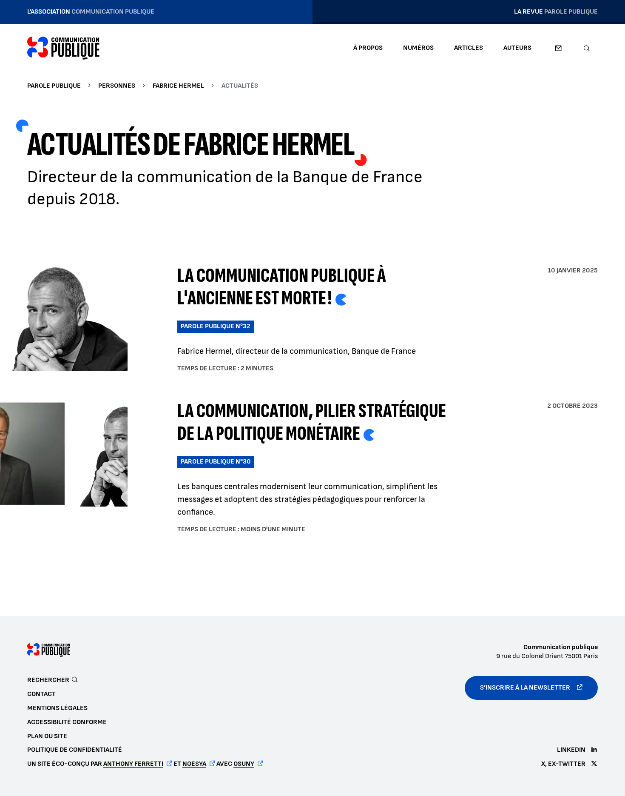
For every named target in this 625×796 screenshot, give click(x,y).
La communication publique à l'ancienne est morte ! (281, 286)
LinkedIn (571, 750)
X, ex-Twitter (563, 764)
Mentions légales (57, 708)
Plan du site (47, 736)
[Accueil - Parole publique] (63, 48)
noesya (194, 764)
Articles (468, 48)
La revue (556, 12)
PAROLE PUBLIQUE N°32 (215, 326)
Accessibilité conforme (67, 722)
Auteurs (517, 48)
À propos (368, 48)
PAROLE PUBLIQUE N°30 (216, 462)
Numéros (418, 48)
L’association (90, 12)
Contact (558, 48)
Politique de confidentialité (74, 750)
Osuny (243, 764)
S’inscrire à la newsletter (525, 688)
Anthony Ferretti (133, 764)
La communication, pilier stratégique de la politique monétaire (311, 422)
